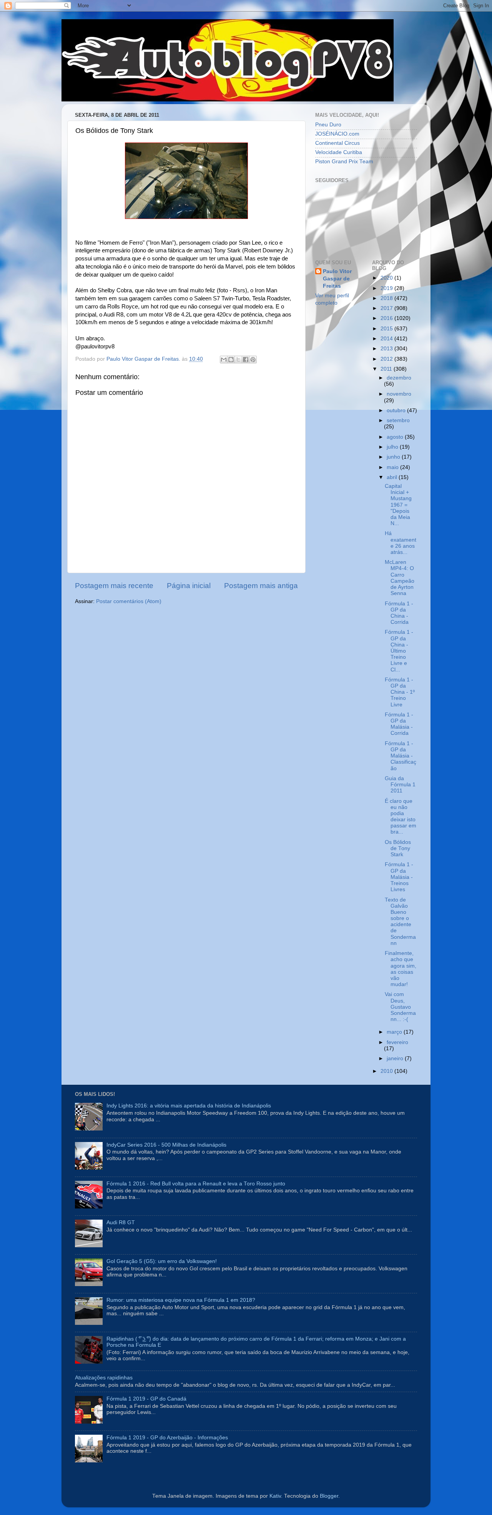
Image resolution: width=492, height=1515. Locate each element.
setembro (398, 420)
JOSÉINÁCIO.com (337, 134)
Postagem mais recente (114, 586)
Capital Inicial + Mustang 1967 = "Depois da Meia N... (398, 504)
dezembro (399, 378)
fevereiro (397, 1042)
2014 (387, 338)
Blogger (329, 1496)
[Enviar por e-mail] (224, 359)
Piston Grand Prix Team (344, 161)
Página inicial (189, 586)
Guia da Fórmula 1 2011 (400, 785)
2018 (387, 298)
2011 (387, 369)
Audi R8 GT (120, 1222)
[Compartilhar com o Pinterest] (253, 359)
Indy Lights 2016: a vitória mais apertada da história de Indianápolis (188, 1106)
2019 (387, 288)
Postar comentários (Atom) (128, 601)
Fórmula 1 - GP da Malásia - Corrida (399, 724)
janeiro (396, 1058)
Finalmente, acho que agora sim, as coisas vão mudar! (400, 968)
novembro (399, 394)
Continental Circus (337, 143)
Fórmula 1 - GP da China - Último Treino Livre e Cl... (399, 650)
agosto (396, 437)
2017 (387, 308)
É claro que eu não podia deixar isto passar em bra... (400, 816)
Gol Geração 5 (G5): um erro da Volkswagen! (161, 1261)
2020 (387, 278)
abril (393, 477)
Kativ (275, 1496)
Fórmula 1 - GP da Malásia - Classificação (400, 756)
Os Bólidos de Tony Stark (398, 848)
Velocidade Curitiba (338, 152)
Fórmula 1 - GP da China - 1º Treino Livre (400, 692)
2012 (387, 359)
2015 (387, 329)
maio (393, 467)
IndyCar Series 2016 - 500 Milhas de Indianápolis (166, 1145)
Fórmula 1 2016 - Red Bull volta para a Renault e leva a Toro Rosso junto (195, 1184)
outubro (397, 410)
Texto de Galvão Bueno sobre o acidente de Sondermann (400, 921)
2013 (387, 348)
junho (394, 457)
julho (393, 447)
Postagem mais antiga (261, 586)
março (395, 1032)
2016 (387, 318)
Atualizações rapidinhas (104, 1378)
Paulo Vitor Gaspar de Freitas (337, 279)
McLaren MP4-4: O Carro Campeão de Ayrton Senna (399, 577)
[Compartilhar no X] (238, 359)
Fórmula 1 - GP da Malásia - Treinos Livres (399, 877)
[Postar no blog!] (231, 359)
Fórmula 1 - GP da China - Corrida (399, 613)
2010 (387, 1071)
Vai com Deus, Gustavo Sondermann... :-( (400, 1006)
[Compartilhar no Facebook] (245, 359)
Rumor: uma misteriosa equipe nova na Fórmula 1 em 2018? (180, 1300)
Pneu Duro (328, 125)
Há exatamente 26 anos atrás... (400, 542)
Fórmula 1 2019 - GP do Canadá (146, 1399)
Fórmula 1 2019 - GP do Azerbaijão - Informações (167, 1437)
